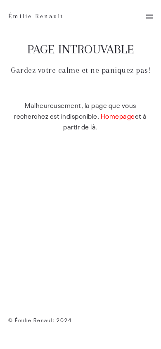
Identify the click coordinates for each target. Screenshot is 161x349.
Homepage (118, 115)
